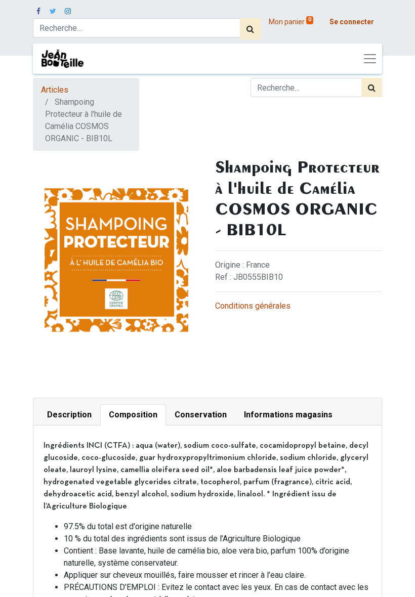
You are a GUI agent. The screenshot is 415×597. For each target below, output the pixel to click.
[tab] (69, 414)
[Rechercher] (250, 28)
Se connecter (351, 22)
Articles (54, 90)
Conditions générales (252, 306)
